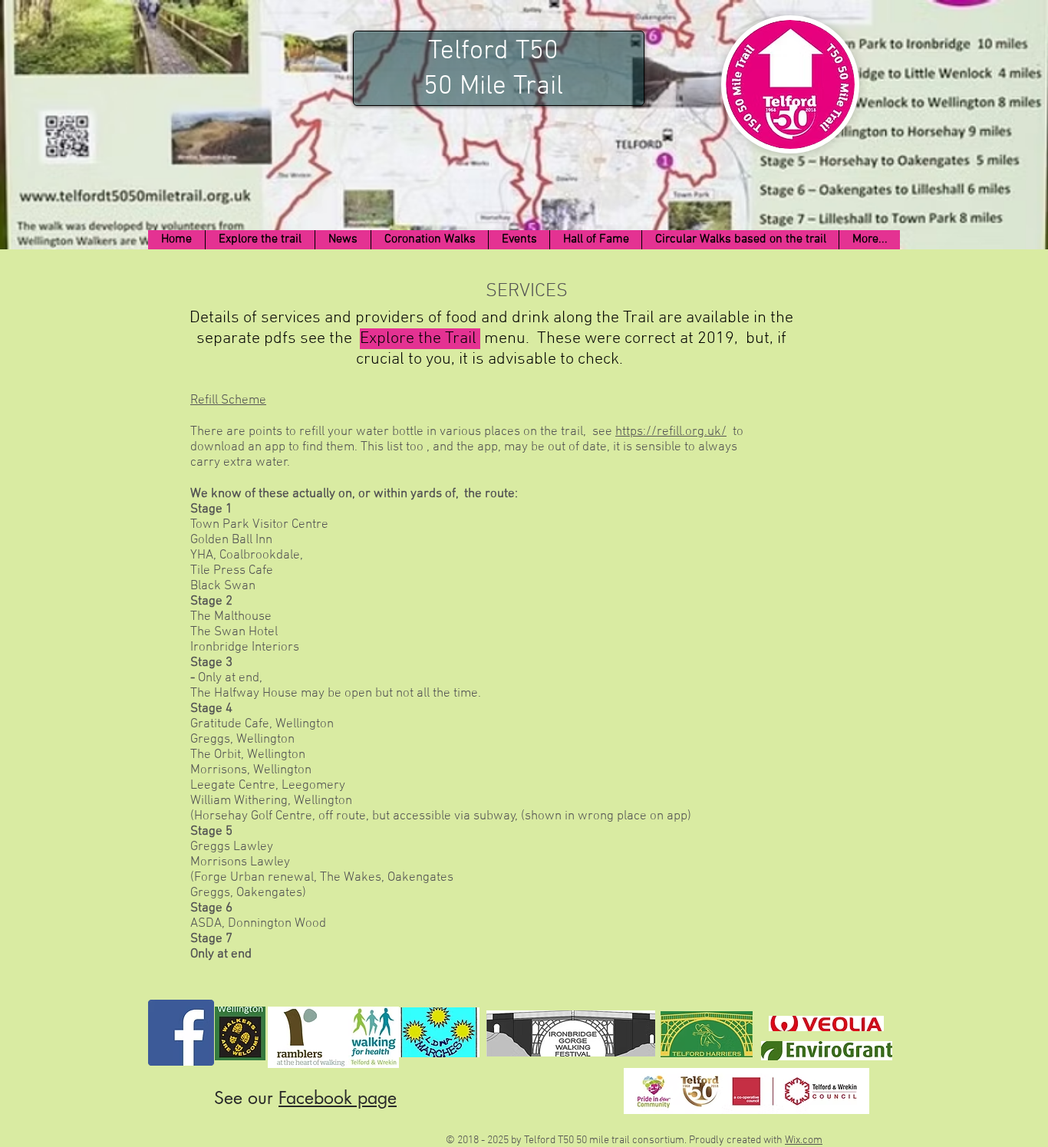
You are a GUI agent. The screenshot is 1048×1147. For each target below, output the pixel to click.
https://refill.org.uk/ (671, 432)
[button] (260, 239)
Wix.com (803, 1140)
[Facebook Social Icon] (181, 1033)
